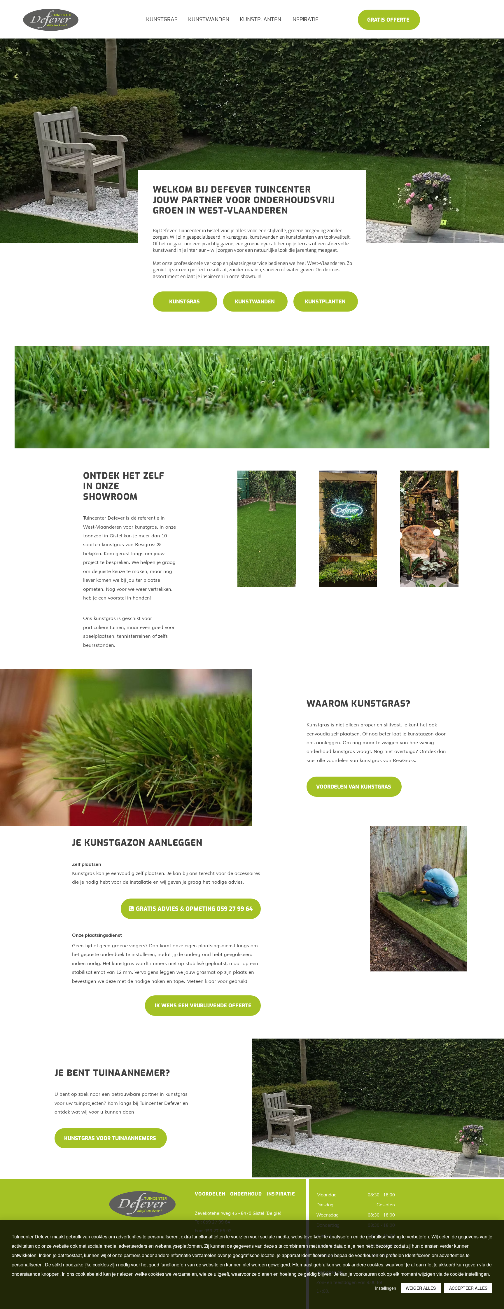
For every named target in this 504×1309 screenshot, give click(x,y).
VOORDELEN (210, 1194)
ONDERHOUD (246, 1194)
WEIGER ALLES (421, 1288)
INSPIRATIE (281, 1194)
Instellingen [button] (385, 1288)
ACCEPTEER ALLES (468, 1288)
